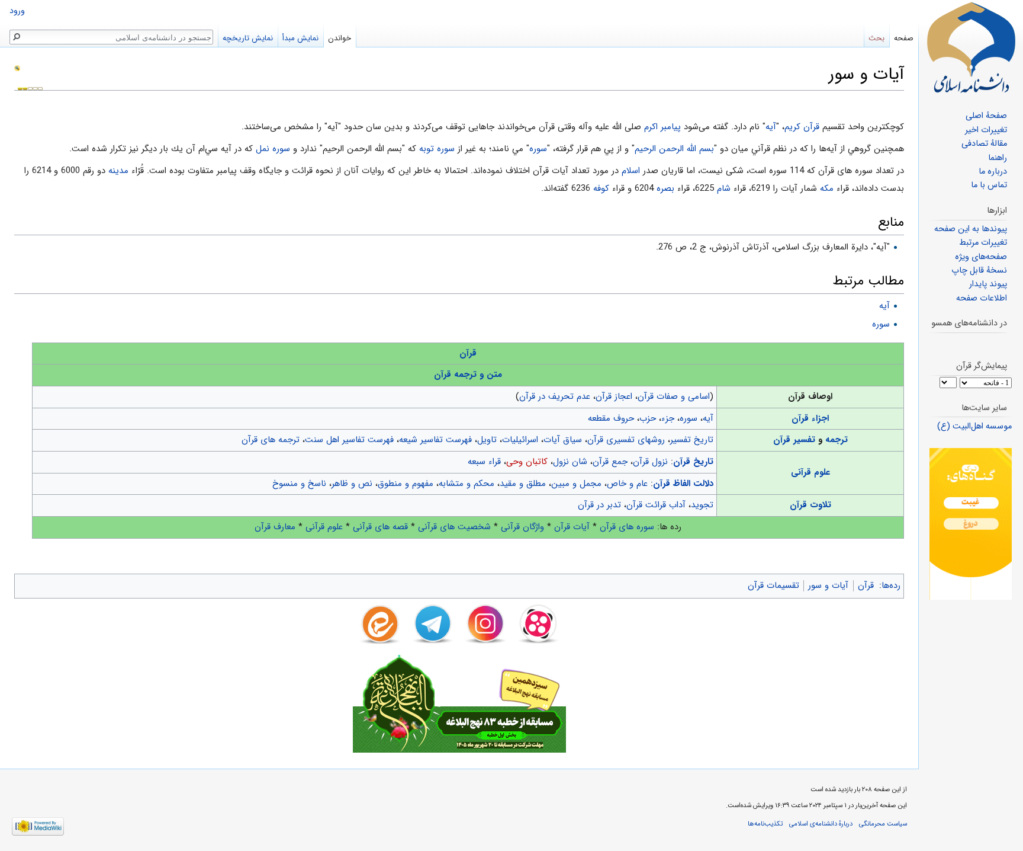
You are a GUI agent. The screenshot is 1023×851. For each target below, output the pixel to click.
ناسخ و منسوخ (299, 483)
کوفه (601, 188)
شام (724, 188)
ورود (17, 11)
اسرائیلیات (520, 440)
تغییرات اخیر (986, 130)
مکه (827, 188)
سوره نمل (273, 149)
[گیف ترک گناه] (970, 523)
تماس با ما (989, 185)
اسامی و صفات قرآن (674, 396)
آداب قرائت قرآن (656, 505)
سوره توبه (437, 149)
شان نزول (570, 462)
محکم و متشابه (466, 483)
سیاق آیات (562, 440)
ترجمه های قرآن (271, 440)
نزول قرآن (650, 462)
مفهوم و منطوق (405, 483)
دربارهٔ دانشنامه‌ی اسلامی (820, 823)
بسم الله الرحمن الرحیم (674, 149)
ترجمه (836, 440)
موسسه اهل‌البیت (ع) (974, 426)
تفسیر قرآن (794, 440)
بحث (876, 38)
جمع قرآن (610, 462)
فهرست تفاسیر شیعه (435, 440)
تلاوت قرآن (810, 505)
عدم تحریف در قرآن (554, 396)
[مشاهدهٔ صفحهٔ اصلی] (971, 47)
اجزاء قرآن (810, 418)
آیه (770, 127)
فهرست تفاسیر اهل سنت (349, 440)
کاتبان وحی (527, 462)
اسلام (631, 171)
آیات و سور (828, 585)
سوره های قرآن (627, 527)
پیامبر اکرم (662, 127)
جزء (667, 418)
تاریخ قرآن (693, 462)
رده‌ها (891, 585)
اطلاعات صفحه (981, 298)
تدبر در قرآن (599, 505)
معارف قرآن (275, 527)
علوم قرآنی (810, 472)
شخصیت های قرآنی (454, 527)
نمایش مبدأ (300, 38)
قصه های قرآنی (380, 527)
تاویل (487, 440)
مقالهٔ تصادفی (984, 144)
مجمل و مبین (576, 483)
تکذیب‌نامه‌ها (765, 823)
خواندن (339, 38)
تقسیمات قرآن (773, 585)
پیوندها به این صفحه (970, 229)
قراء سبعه (484, 462)
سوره (538, 149)
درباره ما (993, 171)
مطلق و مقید (523, 483)
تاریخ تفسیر (691, 440)
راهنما (997, 158)
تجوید (702, 505)
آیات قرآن (572, 527)
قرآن (468, 353)
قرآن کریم (801, 127)
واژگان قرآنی (522, 527)
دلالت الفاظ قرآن (683, 483)
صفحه (903, 38)
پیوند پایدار (988, 284)
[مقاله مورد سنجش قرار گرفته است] (17, 67)
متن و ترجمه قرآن (468, 374)
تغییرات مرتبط (983, 242)
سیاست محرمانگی (883, 823)
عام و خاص (627, 483)
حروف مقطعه (611, 418)
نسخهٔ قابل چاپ (979, 270)
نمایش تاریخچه (248, 38)
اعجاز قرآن (614, 396)
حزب (647, 418)
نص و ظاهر (352, 483)
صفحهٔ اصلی (986, 116)
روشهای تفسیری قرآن (626, 440)
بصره (665, 188)
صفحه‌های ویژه (981, 257)
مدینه (118, 171)
